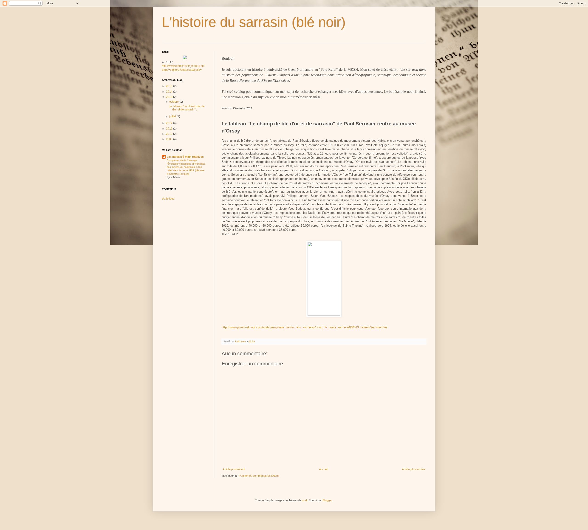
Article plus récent (234, 469)
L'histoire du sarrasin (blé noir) (254, 22)
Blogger (327, 500)
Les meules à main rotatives (185, 156)
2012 (169, 123)
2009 (169, 139)
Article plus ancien (413, 469)
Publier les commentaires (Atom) (259, 475)
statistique (168, 198)
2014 (169, 91)
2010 (169, 133)
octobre (174, 101)
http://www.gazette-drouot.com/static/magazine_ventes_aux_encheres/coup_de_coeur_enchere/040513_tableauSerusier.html (304, 327)
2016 (169, 86)
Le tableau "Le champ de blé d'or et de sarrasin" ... (187, 108)
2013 (169, 97)
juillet (173, 116)
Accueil (323, 469)
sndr (305, 500)
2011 (169, 128)
